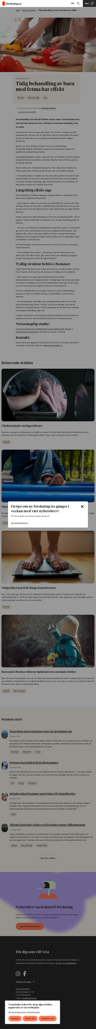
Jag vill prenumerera (19, 523)
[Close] (82, 506)
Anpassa (15, 1018)
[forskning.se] (11, 3)
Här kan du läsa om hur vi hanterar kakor (24, 1012)
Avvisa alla (30, 1018)
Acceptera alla (47, 1018)
